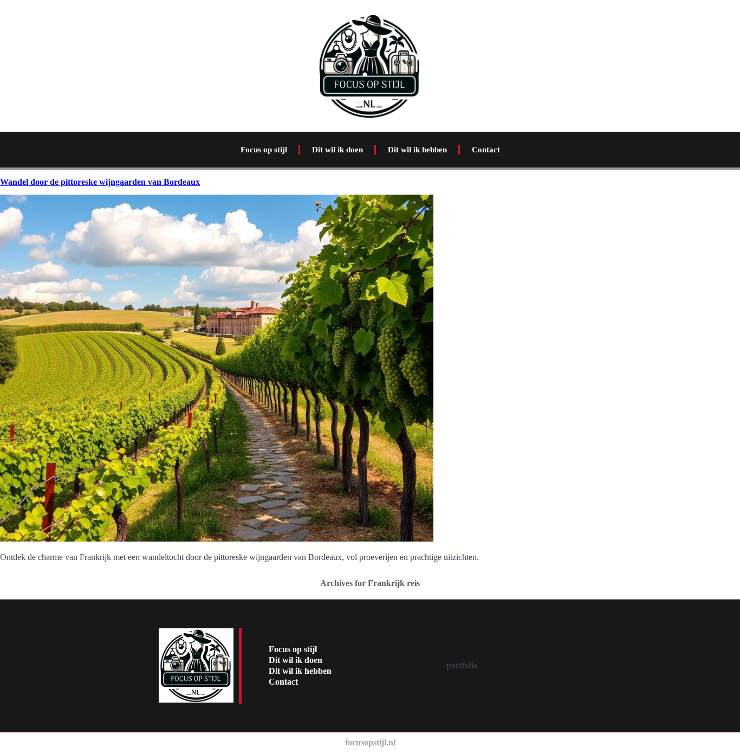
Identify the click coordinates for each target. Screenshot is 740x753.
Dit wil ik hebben (417, 149)
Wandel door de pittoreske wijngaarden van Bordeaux (100, 181)
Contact (486, 149)
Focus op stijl (264, 149)
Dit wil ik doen (337, 149)
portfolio (462, 665)
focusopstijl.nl (370, 742)
